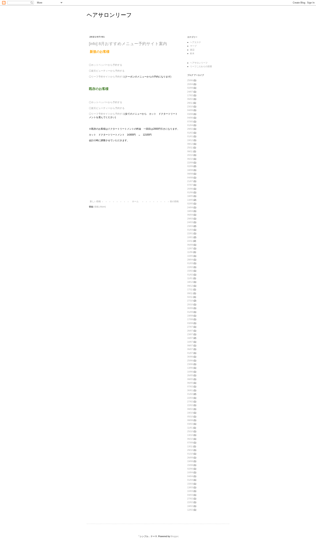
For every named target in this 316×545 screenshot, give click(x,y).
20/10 (190, 155)
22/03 (190, 398)
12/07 (190, 248)
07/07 (190, 185)
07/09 (190, 442)
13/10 (190, 435)
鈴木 (192, 53)
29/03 (190, 218)
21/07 (190, 181)
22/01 (190, 233)
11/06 (190, 252)
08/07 (190, 345)
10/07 (190, 342)
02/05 (190, 203)
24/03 (190, 222)
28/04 (190, 259)
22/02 (190, 267)
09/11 (190, 293)
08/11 (190, 151)
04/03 (190, 495)
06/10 (190, 159)
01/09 (190, 312)
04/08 (190, 177)
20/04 (190, 84)
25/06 (190, 80)
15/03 (190, 484)
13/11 (190, 446)
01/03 (190, 230)
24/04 (190, 207)
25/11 (190, 147)
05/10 (190, 416)
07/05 (190, 121)
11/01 (190, 278)
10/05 (190, 256)
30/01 (190, 390)
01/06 (190, 192)
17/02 (190, 95)
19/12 (190, 140)
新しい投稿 (95, 201)
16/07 (190, 338)
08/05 (190, 379)
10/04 (190, 472)
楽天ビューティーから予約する (108, 70)
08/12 (190, 144)
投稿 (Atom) (100, 206)
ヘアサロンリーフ (109, 15)
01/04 (190, 125)
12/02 (190, 510)
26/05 (190, 375)
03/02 (190, 424)
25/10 (190, 431)
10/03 (190, 491)
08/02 (190, 409)
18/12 (190, 282)
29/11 (190, 103)
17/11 (190, 289)
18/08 (190, 170)
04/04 (190, 476)
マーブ (193, 46)
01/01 (190, 136)
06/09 (190, 245)
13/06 (190, 368)
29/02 (190, 129)
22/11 (190, 241)
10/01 (190, 237)
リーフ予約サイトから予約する (108, 76)
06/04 (190, 215)
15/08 (190, 465)
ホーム (135, 201)
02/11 (190, 297)
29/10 (190, 450)
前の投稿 (174, 201)
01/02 (190, 132)
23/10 (190, 106)
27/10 (190, 300)
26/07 (190, 330)
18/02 (190, 506)
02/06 (190, 469)
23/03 (190, 226)
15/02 (190, 271)
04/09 (190, 110)
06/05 (190, 383)
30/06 (190, 356)
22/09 (190, 162)
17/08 (190, 319)
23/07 (190, 334)
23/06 (190, 364)
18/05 (190, 196)
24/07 (190, 91)
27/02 (190, 401)
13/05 (190, 200)
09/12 (190, 286)
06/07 (190, 349)
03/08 (190, 114)
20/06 (190, 189)
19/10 (190, 412)
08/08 (190, 174)
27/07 (190, 327)
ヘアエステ (195, 42)
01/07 (190, 353)
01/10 (190, 454)
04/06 (190, 117)
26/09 (190, 457)
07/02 (190, 386)
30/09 (190, 308)
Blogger (174, 536)
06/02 (190, 99)
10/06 (190, 371)
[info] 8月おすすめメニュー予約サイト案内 (128, 43)
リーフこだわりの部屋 (201, 66)
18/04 (190, 211)
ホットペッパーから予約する (106, 65)
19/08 (190, 315)
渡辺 (192, 50)
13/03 (190, 487)
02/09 (190, 88)
